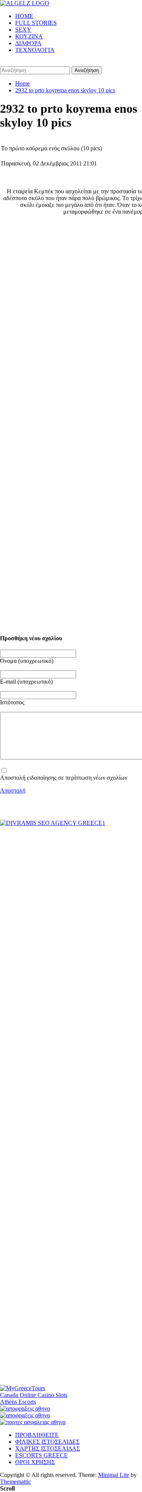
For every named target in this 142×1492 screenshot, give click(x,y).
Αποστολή (12, 790)
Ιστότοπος (12, 702)
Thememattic (15, 1481)
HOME (24, 16)
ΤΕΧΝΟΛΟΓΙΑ (35, 50)
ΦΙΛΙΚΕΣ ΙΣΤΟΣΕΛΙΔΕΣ (47, 1441)
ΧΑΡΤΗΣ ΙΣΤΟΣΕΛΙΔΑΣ (47, 1448)
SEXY (23, 29)
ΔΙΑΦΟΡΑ (28, 43)
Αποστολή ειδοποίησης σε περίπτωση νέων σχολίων (63, 777)
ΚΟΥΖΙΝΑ (29, 36)
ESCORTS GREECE (41, 1455)
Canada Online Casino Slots (33, 1395)
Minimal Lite (113, 1475)
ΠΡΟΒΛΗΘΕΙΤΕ (37, 1435)
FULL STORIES (36, 23)
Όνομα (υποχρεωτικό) (26, 661)
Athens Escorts (18, 1402)
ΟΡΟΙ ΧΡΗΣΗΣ (35, 1462)
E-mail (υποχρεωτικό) (26, 681)
